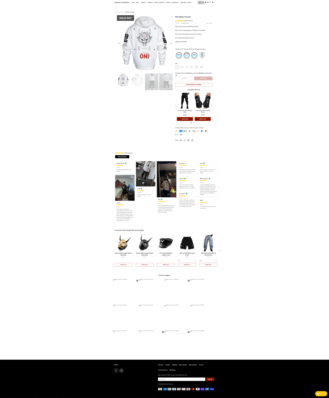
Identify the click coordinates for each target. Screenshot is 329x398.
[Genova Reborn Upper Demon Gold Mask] (123, 243)
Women (168, 2)
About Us (160, 365)
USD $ (200, 2)
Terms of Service (163, 370)
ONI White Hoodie (183, 16)
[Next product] (220, 250)
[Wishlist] (210, 2)
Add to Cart (123, 265)
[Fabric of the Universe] (121, 2)
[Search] (208, 2)
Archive (189, 2)
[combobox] (187, 260)
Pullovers (150, 2)
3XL (201, 67)
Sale (137, 2)
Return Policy (183, 365)
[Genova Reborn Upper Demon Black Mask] (144, 243)
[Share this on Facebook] (184, 140)
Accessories (175, 2)
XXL (197, 67)
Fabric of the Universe (167, 384)
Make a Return (193, 365)
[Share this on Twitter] (180, 140)
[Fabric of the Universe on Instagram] (121, 370)
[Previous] (119, 43)
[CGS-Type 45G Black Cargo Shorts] (187, 243)
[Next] (171, 43)
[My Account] (206, 2)
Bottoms (161, 2)
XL (191, 67)
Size (176, 63)
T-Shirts (156, 2)
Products (121, 12)
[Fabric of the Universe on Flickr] (125, 370)
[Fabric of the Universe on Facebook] (116, 370)
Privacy (201, 365)
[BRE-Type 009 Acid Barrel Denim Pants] (208, 243)
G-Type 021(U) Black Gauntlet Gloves (202, 111)
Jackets (143, 2)
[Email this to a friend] (191, 140)
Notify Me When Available (193, 85)
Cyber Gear (183, 2)
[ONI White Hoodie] (145, 43)
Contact (167, 365)
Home (133, 2)
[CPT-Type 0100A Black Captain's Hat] (166, 243)
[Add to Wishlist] (171, 17)
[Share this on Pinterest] (188, 140)
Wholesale (173, 370)
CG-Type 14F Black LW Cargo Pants (185, 111)
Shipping (174, 365)
